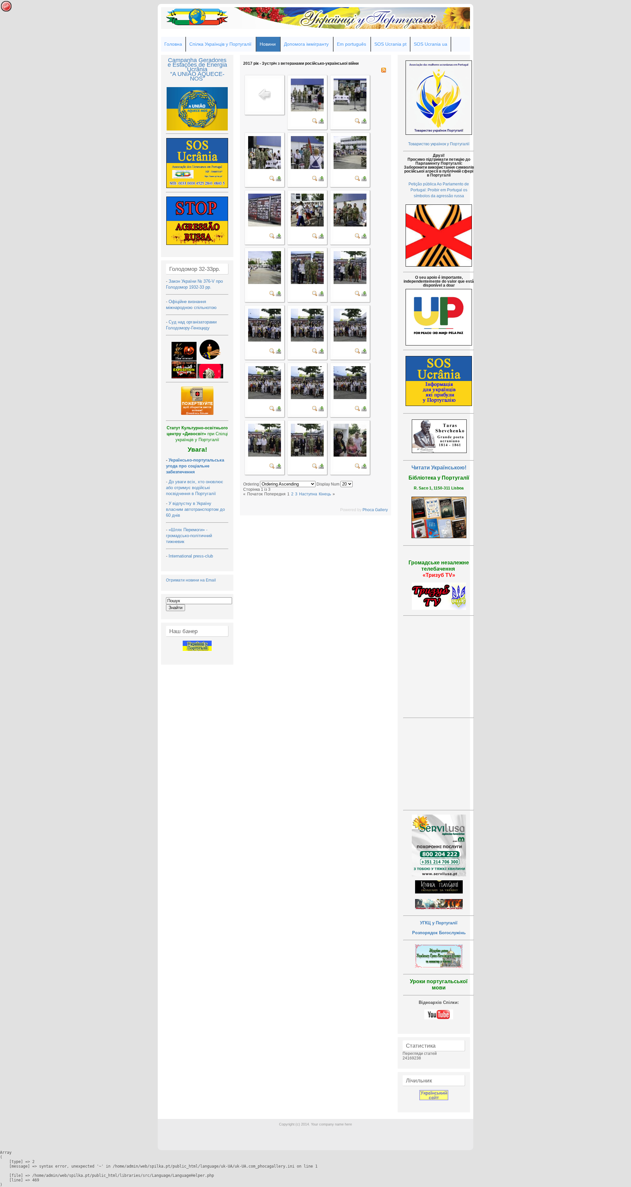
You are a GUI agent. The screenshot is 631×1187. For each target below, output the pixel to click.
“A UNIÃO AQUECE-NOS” (197, 76)
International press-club (191, 556)
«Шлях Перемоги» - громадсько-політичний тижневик (189, 535)
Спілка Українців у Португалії (220, 44)
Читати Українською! (438, 467)
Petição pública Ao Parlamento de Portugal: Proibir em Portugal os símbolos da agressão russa (439, 190)
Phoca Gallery (375, 510)
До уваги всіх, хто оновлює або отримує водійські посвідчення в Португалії (194, 487)
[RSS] (383, 71)
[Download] (321, 122)
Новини (268, 44)
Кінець (325, 494)
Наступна (308, 494)
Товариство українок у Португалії (438, 144)
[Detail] (314, 122)
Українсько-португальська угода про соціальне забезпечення (195, 466)
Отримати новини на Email (191, 580)
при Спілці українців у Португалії (197, 433)
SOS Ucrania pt (390, 44)
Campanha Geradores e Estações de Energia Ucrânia (197, 65)
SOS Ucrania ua (430, 44)
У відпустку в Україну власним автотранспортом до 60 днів (195, 509)
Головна (173, 44)
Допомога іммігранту (306, 44)
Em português (351, 44)
